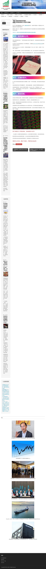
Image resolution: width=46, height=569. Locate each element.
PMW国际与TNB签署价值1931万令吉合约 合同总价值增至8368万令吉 (23, 478)
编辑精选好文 (15, 19)
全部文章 (26, 16)
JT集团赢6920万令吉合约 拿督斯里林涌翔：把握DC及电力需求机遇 (23, 438)
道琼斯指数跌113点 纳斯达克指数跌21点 (23, 458)
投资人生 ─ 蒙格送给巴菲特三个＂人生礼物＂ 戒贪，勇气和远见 (5, 266)
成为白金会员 (19, 144)
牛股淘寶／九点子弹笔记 (18, 14)
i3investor (41, 43)
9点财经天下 (3, 14)
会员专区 (12, 12)
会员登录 (38, 12)
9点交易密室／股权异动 (27, 14)
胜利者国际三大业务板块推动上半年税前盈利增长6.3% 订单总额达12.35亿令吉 (23, 539)
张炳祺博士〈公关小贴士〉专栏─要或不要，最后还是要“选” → (36, 150)
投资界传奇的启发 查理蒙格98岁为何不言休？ (5, 319)
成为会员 (43, 12)
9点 (4, 135)
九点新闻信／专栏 (3, 16)
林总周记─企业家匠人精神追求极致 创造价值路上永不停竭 (5, 98)
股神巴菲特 (27, 25)
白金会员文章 (16, 16)
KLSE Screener (35, 43)
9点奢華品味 (10, 16)
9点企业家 (35, 14)
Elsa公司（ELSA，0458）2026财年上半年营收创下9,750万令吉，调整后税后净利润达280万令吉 (5, 404)
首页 (2, 12)
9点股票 (8, 567)
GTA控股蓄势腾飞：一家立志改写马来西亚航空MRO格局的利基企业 (23, 498)
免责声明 (2, 559)
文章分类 (6, 12)
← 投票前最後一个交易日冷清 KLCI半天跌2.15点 (20, 150)
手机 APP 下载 (3, 561)
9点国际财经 (40, 14)
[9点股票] (6, 3)
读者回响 (21, 16)
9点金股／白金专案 (10, 14)
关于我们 (18, 12)
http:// (14, 144)
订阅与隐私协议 (3, 557)
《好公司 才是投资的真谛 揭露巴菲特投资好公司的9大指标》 (26, 32)
